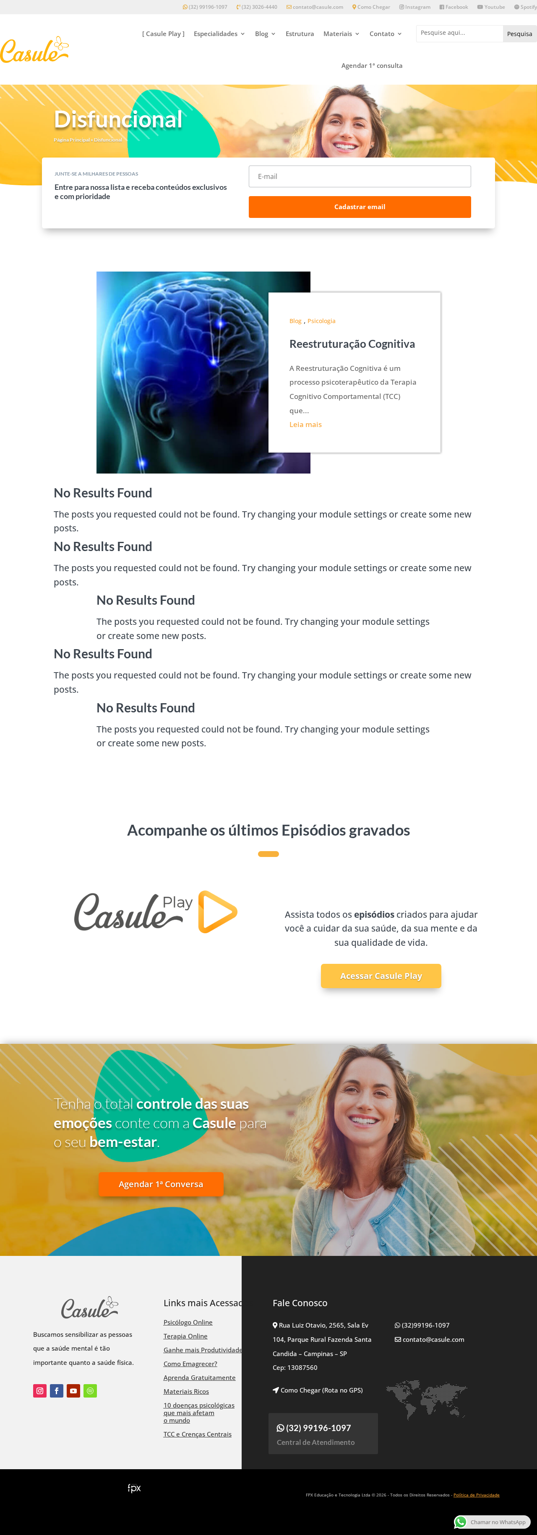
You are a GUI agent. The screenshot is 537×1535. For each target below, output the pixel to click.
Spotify (528, 7)
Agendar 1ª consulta (372, 65)
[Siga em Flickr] (90, 1391)
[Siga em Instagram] (40, 1391)
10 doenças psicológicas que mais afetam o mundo (199, 1412)
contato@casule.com (318, 7)
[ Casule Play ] (163, 33)
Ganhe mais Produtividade (203, 1350)
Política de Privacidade (477, 1495)
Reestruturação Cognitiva (352, 343)
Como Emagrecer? (190, 1363)
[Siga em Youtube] (73, 1391)
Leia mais (305, 424)
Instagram (417, 7)
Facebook (456, 7)
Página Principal (72, 140)
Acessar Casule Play (381, 975)
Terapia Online (186, 1336)
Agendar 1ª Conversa (161, 1184)
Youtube (494, 7)
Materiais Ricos (186, 1391)
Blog (261, 33)
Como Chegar (373, 7)
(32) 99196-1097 (207, 7)
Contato (382, 33)
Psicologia (322, 321)
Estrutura (300, 33)
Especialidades (215, 33)
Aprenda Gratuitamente (200, 1377)
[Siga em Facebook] (56, 1391)
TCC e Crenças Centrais (198, 1434)
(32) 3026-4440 (258, 7)
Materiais (337, 33)
